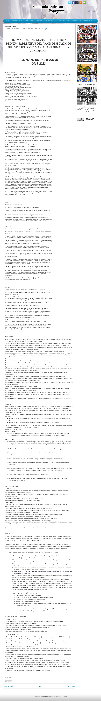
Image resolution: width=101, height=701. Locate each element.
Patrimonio (50, 21)
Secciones (88, 21)
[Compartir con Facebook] (11, 681)
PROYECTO (10, 26)
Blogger (87, 111)
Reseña (40, 21)
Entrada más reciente (8, 686)
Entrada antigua (71, 686)
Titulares (30, 21)
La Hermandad (18, 21)
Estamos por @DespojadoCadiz (86, 84)
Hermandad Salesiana (49, 696)
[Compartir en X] (9, 681)
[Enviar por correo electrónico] (6, 681)
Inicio (7, 21)
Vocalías (77, 21)
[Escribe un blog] (7, 681)
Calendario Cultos (63, 21)
